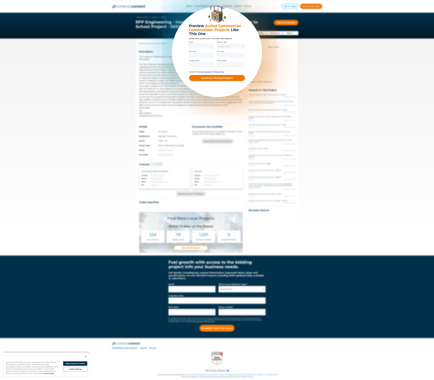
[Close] (85, 356)
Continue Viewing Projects (217, 78)
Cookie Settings (75, 369)
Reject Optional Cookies (75, 363)
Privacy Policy (48, 373)
